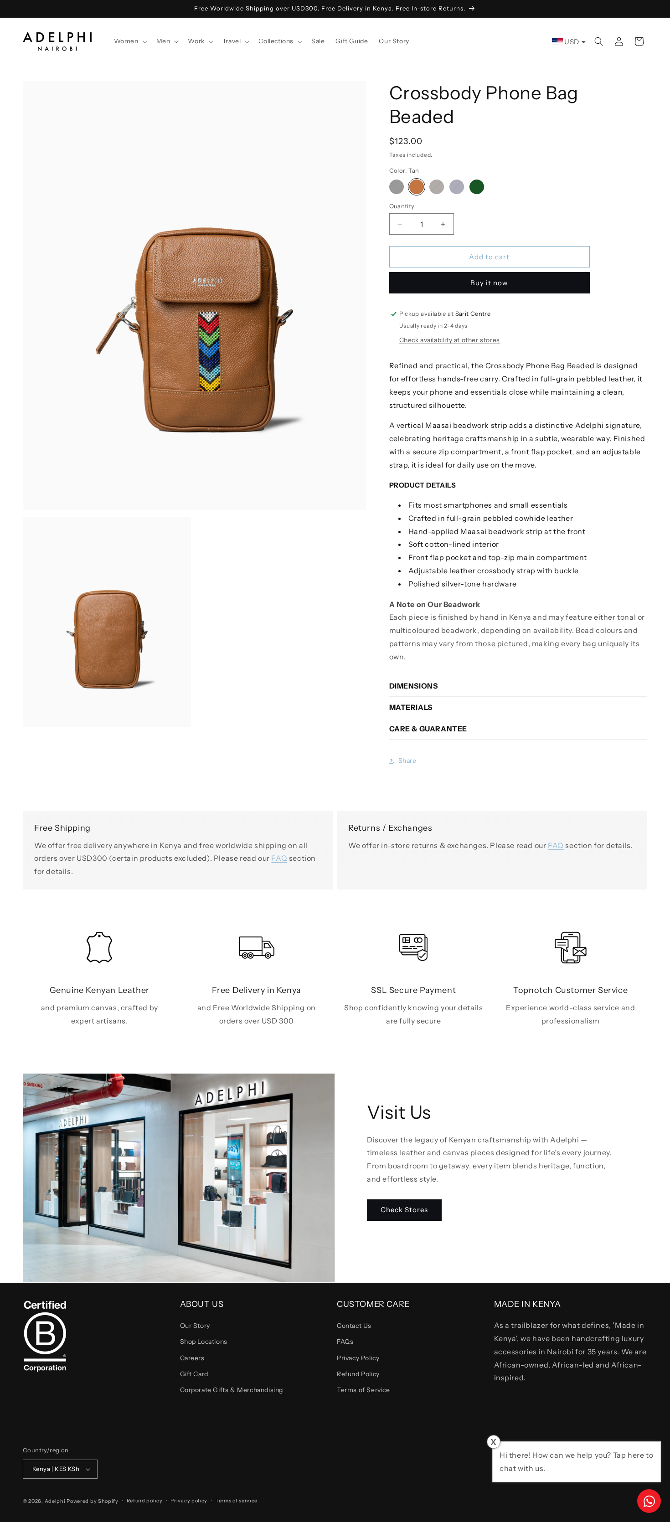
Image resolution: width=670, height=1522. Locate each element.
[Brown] (436, 187)
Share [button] (407, 760)
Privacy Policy (358, 1358)
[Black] (396, 187)
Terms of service (237, 1500)
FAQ (279, 858)
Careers (192, 1358)
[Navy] (456, 187)
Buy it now (489, 282)
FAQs (345, 1341)
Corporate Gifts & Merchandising (231, 1390)
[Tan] (416, 187)
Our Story (195, 1325)
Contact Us (354, 1325)
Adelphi (55, 1501)
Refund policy (145, 1500)
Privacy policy (188, 1500)
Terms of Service (363, 1390)
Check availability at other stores (449, 340)
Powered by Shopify (93, 1501)
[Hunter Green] (476, 187)
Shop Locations (203, 1341)
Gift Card (194, 1374)
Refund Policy (358, 1374)
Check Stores (404, 1209)
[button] (129, 41)
